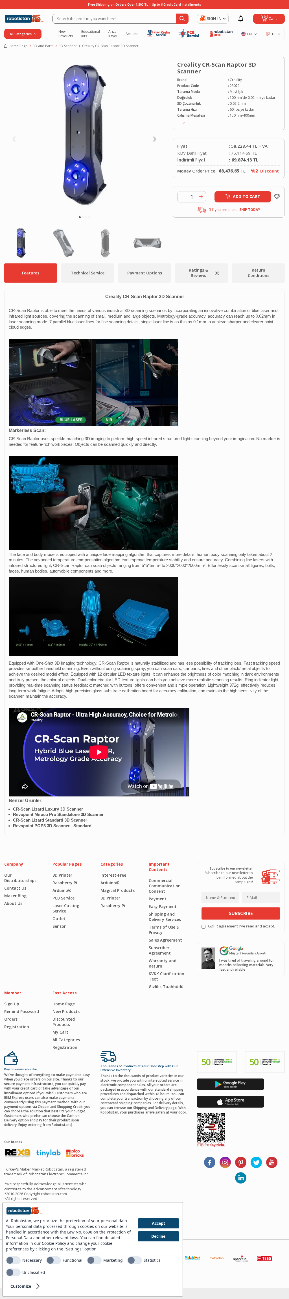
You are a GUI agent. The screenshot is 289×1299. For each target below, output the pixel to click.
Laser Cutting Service (65, 908)
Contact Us (15, 888)
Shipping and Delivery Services (165, 916)
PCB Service (63, 898)
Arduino (132, 34)
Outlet (58, 918)
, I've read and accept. (241, 926)
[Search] (182, 19)
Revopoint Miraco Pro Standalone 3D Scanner (58, 814)
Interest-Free (113, 875)
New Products (65, 33)
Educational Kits (90, 33)
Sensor (59, 926)
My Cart (60, 1032)
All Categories (66, 1039)
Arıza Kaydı (112, 33)
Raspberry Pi (64, 882)
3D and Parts (43, 46)
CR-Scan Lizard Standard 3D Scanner (50, 820)
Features (30, 273)
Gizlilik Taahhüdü (166, 986)
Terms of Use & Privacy (164, 929)
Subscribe (241, 913)
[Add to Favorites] (275, 196)
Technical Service (87, 273)
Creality (236, 80)
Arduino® (61, 890)
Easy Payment (163, 906)
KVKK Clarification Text (166, 976)
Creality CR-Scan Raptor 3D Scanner (110, 46)
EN (249, 33)
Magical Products (117, 890)
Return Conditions (258, 272)
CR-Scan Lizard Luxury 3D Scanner (48, 809)
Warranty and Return (162, 963)
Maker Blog (15, 895)
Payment (158, 898)
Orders (10, 1019)
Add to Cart (246, 196)
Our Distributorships (20, 877)
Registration (16, 1026)
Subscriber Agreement (160, 950)
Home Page (18, 46)
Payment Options (144, 273)
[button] (80, 217)
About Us (13, 903)
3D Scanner (68, 46)
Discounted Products (63, 1021)
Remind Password (21, 1011)
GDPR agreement (223, 926)
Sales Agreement (165, 940)
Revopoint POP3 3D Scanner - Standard (52, 826)
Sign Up (11, 1004)
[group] (84, 134)
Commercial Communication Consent (165, 886)
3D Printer (62, 875)
